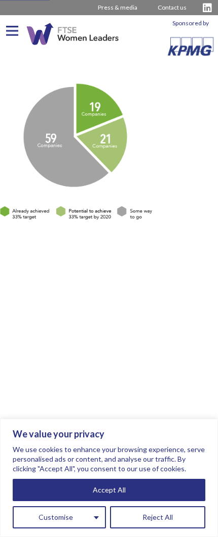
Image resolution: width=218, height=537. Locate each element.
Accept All (109, 489)
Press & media (117, 7)
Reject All (157, 517)
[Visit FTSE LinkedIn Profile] (207, 8)
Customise (56, 517)
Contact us (172, 7)
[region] (109, 478)
